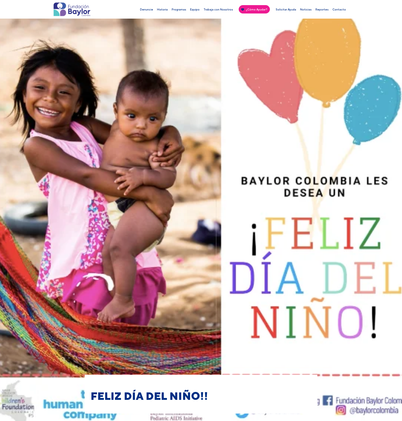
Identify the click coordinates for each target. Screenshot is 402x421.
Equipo (195, 9)
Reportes (321, 9)
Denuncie (146, 9)
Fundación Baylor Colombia (61, 10)
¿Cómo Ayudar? (256, 9)
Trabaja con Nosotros (218, 9)
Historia (162, 9)
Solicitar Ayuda (286, 9)
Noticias (306, 9)
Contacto (339, 9)
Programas (179, 9)
